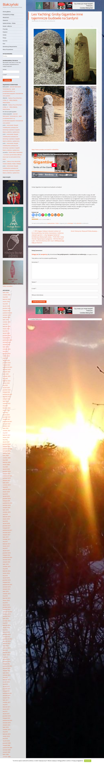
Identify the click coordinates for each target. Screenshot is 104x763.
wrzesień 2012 (7, 668)
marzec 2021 (6, 437)
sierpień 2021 (6, 426)
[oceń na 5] (37, 219)
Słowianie (5, 20)
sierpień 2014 (6, 616)
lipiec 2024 (6, 347)
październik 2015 (7, 584)
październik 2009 (7, 747)
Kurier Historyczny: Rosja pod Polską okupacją (84, 231)
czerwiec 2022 (6, 403)
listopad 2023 (6, 365)
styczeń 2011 (6, 713)
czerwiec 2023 (6, 376)
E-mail (34, 288)
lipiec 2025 (6, 319)
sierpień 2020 (6, 453)
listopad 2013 (6, 636)
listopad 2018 (6, 501)
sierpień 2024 (6, 344)
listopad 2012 (6, 664)
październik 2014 (7, 612)
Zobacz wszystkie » (8, 286)
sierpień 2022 (6, 399)
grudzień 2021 (7, 417)
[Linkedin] (49, 214)
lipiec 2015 (6, 591)
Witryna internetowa (37, 295)
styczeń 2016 (6, 578)
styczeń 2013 (6, 659)
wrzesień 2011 (7, 695)
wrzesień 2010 (7, 722)
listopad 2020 (6, 446)
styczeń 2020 (6, 469)
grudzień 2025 (7, 308)
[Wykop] (36, 214)
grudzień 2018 (7, 498)
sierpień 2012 (6, 670)
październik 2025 (7, 313)
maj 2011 (5, 704)
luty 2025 (5, 331)
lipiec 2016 (6, 564)
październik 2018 (7, 503)
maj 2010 (5, 732)
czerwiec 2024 (6, 349)
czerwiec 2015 (6, 593)
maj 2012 (5, 677)
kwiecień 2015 (6, 598)
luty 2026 (5, 304)
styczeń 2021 (6, 442)
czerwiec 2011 (6, 702)
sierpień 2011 (6, 698)
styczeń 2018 (6, 523)
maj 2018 (5, 514)
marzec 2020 (6, 464)
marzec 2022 (6, 410)
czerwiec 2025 (6, 322)
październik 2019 (7, 476)
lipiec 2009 (6, 754)
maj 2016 (5, 568)
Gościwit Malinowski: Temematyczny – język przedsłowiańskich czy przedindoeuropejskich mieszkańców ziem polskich (13, 91)
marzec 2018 (6, 519)
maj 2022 (5, 405)
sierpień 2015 (6, 589)
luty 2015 (5, 602)
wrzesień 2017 (7, 532)
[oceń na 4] (36, 219)
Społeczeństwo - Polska (53, 223)
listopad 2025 (6, 310)
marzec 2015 (6, 600)
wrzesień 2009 (7, 750)
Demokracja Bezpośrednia (10, 46)
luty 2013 (5, 657)
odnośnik (79, 223)
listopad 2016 (6, 555)
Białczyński (10, 4)
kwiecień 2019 (6, 489)
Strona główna (7, 11)
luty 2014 (5, 630)
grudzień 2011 (7, 688)
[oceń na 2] (33, 219)
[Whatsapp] (46, 214)
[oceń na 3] (35, 219)
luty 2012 (5, 684)
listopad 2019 (6, 473)
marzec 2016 (6, 573)
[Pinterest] (42, 214)
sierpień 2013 (6, 643)
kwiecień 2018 (6, 516)
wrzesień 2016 (7, 559)
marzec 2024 (6, 356)
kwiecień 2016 (6, 571)
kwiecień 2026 (6, 299)
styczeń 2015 (6, 605)
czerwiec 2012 (6, 675)
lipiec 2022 (6, 401)
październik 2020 (7, 448)
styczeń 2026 (6, 306)
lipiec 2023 (6, 374)
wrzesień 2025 (7, 315)
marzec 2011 (6, 709)
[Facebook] (33, 214)
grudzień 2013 (7, 634)
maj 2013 (5, 650)
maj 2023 (5, 378)
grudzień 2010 (7, 716)
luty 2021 (5, 439)
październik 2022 (7, 394)
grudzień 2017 (7, 525)
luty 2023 (5, 385)
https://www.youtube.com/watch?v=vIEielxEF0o (45, 149)
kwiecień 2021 (6, 435)
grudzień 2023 (7, 362)
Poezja (4, 38)
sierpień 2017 (6, 535)
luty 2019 (5, 494)
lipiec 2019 (6, 482)
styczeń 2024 (6, 360)
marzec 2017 (6, 546)
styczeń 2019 (6, 496)
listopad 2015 (6, 582)
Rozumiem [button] (87, 760)
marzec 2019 (6, 491)
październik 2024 (7, 340)
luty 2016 (5, 575)
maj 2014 (5, 623)
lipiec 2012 (6, 673)
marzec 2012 (6, 682)
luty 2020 (5, 467)
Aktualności (6, 17)
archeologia (70, 223)
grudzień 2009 (7, 743)
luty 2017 (5, 548)
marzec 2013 (6, 655)
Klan (4, 43)
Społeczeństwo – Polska (9, 23)
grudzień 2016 (7, 553)
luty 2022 (5, 412)
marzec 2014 (6, 627)
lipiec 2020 (6, 455)
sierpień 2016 (6, 562)
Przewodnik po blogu (8, 14)
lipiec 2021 (6, 428)
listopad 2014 (6, 609)
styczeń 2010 (6, 741)
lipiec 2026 (6, 292)
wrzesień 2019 (7, 478)
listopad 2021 (6, 419)
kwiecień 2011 (6, 707)
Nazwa (34, 282)
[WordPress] (55, 214)
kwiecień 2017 (6, 544)
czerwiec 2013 (6, 648)
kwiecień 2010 (6, 734)
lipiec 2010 (6, 727)
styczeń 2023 (6, 387)
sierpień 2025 (6, 317)
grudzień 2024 (7, 335)
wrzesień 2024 (7, 342)
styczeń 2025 (6, 333)
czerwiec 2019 (6, 485)
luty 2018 (5, 521)
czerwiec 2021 (6, 430)
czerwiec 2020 (6, 458)
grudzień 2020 (7, 444)
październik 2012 (7, 666)
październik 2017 (7, 530)
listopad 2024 (6, 338)
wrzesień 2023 (7, 369)
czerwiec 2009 (6, 756)
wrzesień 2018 (7, 505)
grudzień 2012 (7, 661)
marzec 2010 (6, 736)
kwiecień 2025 (6, 326)
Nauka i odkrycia (7, 26)
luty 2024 (5, 358)
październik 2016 (7, 557)
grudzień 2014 (7, 607)
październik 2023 (7, 367)
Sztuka (4, 35)
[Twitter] (39, 214)
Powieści (5, 32)
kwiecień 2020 (6, 462)
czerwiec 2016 (6, 566)
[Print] (58, 214)
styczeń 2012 (6, 686)
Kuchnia (5, 40)
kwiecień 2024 (6, 353)
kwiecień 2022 (6, 408)
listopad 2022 (6, 392)
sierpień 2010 (6, 725)
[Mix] (52, 214)
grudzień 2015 (7, 580)
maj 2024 (5, 351)
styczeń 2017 (6, 550)
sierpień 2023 (6, 371)
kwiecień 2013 (6, 652)
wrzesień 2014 (7, 614)
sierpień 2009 (6, 752)
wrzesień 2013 (7, 641)
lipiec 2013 (6, 645)
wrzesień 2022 (7, 396)
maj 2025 (5, 324)
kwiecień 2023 (6, 381)
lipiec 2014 (6, 618)
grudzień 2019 (7, 471)
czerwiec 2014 (6, 621)
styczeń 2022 (6, 415)
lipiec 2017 (6, 537)
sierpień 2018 (6, 507)
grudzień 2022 (7, 390)
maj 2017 (5, 541)
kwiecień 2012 (6, 679)
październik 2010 (7, 720)
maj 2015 (5, 596)
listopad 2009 (6, 745)
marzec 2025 (6, 328)
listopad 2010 (6, 718)
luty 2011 (5, 711)
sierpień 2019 (6, 480)
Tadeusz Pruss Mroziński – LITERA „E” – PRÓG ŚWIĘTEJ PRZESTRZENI (13, 100)
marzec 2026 (6, 301)
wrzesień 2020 (7, 451)
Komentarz (35, 262)
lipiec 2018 (6, 510)
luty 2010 (5, 738)
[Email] (61, 214)
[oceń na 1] (32, 219)
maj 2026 (5, 297)
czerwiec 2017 (6, 539)
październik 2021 (7, 421)
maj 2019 (5, 487)
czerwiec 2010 (6, 729)
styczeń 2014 (6, 632)
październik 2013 (7, 639)
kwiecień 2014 (6, 625)
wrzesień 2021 (7, 424)
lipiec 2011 (6, 700)
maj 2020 (5, 460)
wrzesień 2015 (7, 587)
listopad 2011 (6, 691)
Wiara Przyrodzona (8, 49)
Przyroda (5, 29)
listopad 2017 (6, 528)
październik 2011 (7, 693)
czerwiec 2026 (6, 294)
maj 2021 (5, 433)
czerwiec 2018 (6, 512)
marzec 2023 (6, 383)
